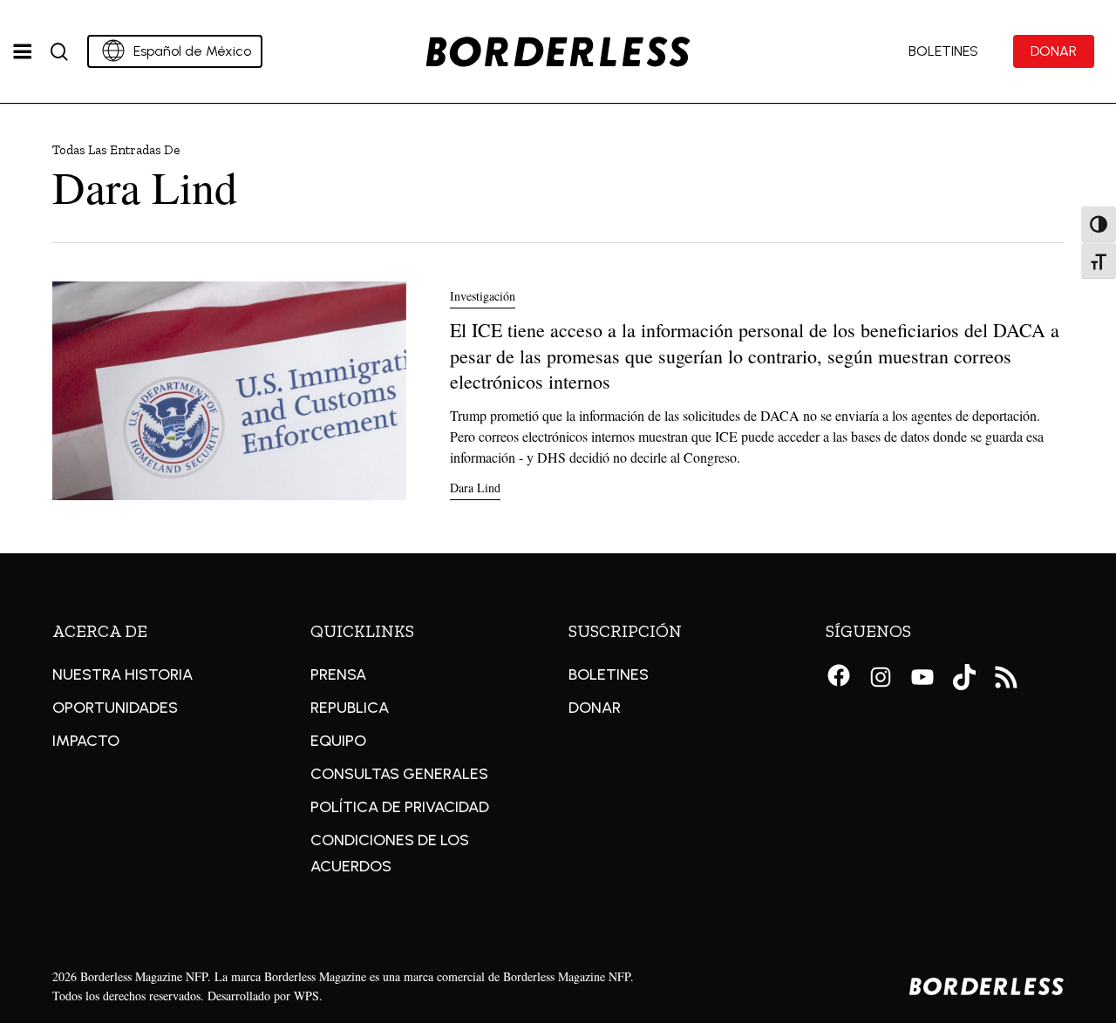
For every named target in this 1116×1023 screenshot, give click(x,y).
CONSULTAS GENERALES (399, 773)
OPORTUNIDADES (115, 707)
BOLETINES (608, 674)
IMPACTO (85, 740)
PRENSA (338, 674)
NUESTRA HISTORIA (122, 674)
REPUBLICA (349, 707)
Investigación (482, 296)
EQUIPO (338, 740)
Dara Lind (475, 487)
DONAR (594, 707)
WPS (306, 995)
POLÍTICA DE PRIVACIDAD (399, 806)
